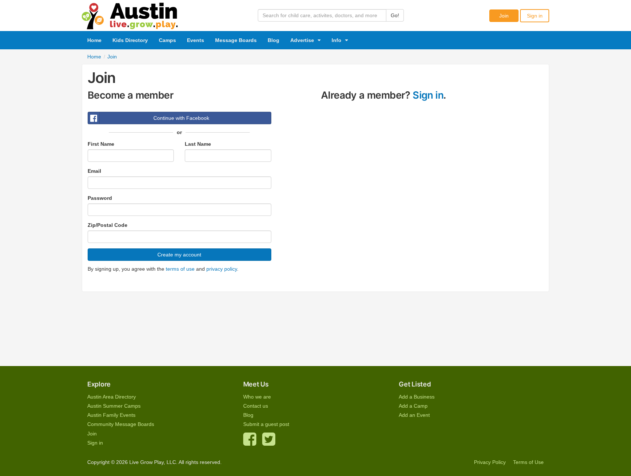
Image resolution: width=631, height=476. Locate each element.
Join (504, 16)
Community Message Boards (120, 424)
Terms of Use (528, 462)
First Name (101, 144)
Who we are (257, 397)
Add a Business (417, 397)
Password (100, 198)
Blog (273, 40)
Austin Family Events (111, 415)
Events (195, 40)
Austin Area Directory (111, 397)
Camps (167, 40)
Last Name (198, 144)
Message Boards (236, 40)
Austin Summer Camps (114, 406)
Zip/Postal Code (107, 225)
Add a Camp (413, 406)
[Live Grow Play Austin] (130, 14)
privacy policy (221, 269)
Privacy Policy (490, 462)
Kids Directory (130, 40)
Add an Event (414, 415)
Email (94, 171)
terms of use (180, 269)
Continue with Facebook (181, 118)
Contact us (255, 406)
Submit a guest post (266, 424)
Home (94, 40)
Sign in (535, 16)
